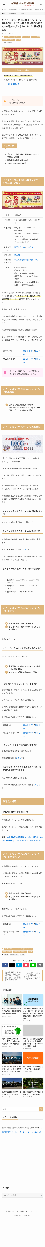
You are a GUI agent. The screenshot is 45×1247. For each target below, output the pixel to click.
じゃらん (18, 36)
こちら (23, 549)
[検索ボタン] (41, 4)
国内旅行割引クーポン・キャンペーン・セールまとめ (21, 1132)
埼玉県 (18, 39)
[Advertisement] (22, 1159)
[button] (5, 965)
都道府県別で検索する (9, 39)
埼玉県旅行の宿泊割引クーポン (26, 260)
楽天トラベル (25, 36)
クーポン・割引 (35, 36)
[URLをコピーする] (40, 965)
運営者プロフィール (12, 1211)
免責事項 (21, 1211)
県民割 (22, 954)
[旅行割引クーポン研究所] (22, 4)
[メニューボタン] (4, 4)
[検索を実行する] (41, 1109)
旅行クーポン (14, 954)
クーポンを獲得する (11, 84)
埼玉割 (17, 255)
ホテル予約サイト (9, 36)
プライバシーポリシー (32, 1211)
